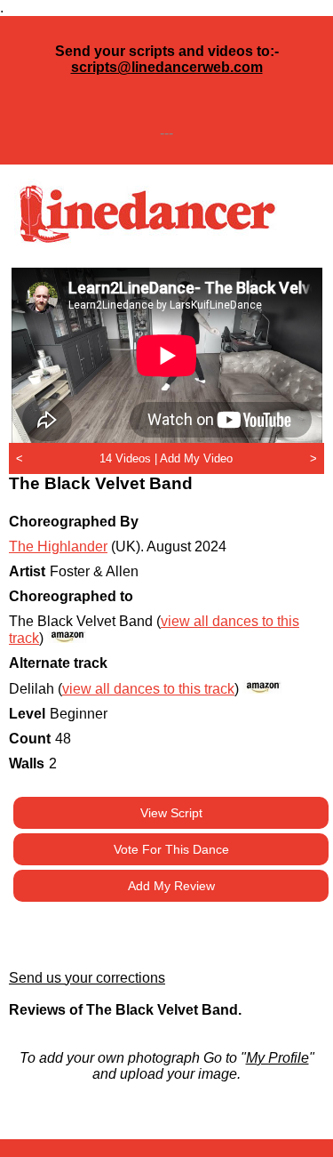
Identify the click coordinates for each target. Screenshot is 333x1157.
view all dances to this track (148, 688)
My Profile (277, 1057)
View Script (171, 813)
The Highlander (58, 546)
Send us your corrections (87, 977)
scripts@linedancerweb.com (167, 67)
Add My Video (196, 458)
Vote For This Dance (171, 849)
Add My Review (171, 886)
